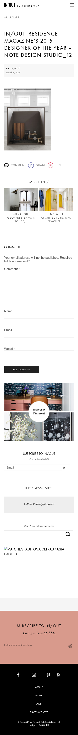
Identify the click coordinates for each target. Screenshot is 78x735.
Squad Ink (44, 725)
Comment (18, 165)
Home (38, 695)
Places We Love (39, 712)
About (39, 687)
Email (8, 330)
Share (40, 165)
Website (9, 348)
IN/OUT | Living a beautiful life (21, 5)
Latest (39, 704)
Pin (57, 165)
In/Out (16, 68)
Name (8, 311)
